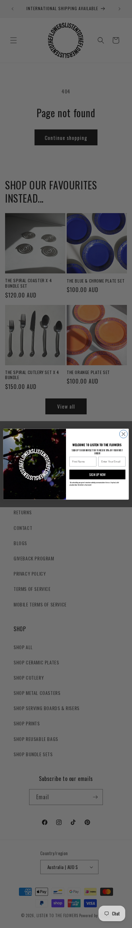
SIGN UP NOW (97, 474)
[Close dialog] (123, 434)
